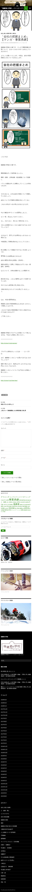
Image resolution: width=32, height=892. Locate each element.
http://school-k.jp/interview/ (9, 380)
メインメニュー (30, 8)
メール (3, 457)
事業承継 (14, 499)
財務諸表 (25, 510)
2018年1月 (4, 706)
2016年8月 (4, 759)
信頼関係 (27, 502)
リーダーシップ (25, 497)
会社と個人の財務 (5, 33)
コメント (3, 428)
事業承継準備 (22, 500)
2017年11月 (4, 712)
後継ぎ (11, 504)
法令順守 (6, 508)
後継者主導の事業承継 (24, 504)
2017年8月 (4, 721)
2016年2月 (4, 777)
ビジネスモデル (5, 813)
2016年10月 (4, 752)
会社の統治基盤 (5, 816)
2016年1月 (4, 780)
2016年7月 (4, 762)
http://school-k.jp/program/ (9, 343)
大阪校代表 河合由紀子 (7, 829)
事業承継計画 (28, 500)
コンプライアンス (15, 497)
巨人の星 (8, 504)
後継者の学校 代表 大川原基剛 (9, 826)
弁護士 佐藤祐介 (5, 844)
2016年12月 (4, 746)
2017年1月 (4, 743)
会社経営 (23, 502)
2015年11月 (4, 786)
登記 (16, 508)
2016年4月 (4, 771)
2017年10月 (4, 715)
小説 (4, 504)
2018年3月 (4, 699)
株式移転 (25, 506)
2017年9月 (4, 718)
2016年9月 (4, 755)
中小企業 (6, 500)
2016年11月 (4, 749)
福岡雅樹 (3, 838)
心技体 (4, 506)
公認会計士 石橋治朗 (7, 866)
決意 (29, 506)
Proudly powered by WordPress (8, 890)
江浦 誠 (3, 872)
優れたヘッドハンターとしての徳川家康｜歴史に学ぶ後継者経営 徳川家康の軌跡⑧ (16, 687)
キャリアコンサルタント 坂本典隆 (10, 841)
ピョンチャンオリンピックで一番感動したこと (13, 679)
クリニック (5, 497)
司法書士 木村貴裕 (6, 848)
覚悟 (5, 510)
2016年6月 (4, 765)
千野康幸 (3, 835)
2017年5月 (4, 731)
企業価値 (14, 502)
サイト (3, 465)
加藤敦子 (3, 854)
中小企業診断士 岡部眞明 (7, 857)
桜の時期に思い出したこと (8, 671)
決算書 (2, 508)
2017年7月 (4, 724)
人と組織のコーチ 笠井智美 (8, 832)
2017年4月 (4, 734)
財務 (22, 510)
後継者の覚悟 (4, 820)
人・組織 (3, 502)
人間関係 (10, 502)
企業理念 (18, 502)
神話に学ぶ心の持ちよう (7, 403)
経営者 (26, 508)
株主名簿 (18, 506)
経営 (23, 508)
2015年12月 (4, 783)
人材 (7, 502)
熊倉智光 (3, 876)
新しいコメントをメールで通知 (11, 477)
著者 (10, 33)
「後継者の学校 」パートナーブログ (12, 8)
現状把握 (12, 508)
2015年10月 (4, 790)
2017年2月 (4, 740)
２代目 (3, 511)
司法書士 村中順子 (6, 869)
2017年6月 (4, 727)
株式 (21, 506)
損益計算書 (11, 506)
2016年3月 (4, 774)
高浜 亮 (3, 882)
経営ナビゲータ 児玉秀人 (7, 860)
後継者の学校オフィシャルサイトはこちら (12, 654)
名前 (2, 450)
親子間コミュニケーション (14, 510)
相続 (18, 508)
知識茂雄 (3, 879)
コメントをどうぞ (23, 42)
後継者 (16, 504)
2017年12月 (4, 709)
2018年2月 (4, 703)
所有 (8, 506)
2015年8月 (4, 796)
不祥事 (2, 500)
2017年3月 (4, 737)
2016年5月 (4, 768)
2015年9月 (4, 793)
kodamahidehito (13, 42)
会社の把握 (4, 394)
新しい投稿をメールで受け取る (11, 481)
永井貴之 (3, 851)
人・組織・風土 (5, 810)
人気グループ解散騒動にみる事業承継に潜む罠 (13, 409)
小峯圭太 (14, 33)
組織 (21, 508)
